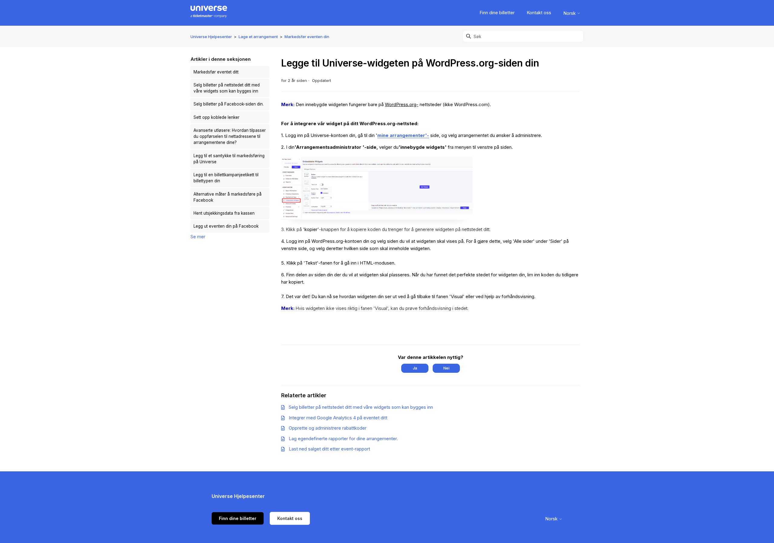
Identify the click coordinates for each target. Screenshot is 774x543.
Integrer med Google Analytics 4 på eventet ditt (338, 418)
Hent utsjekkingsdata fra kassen (224, 213)
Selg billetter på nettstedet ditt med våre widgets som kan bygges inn (227, 88)
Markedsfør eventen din (307, 36)
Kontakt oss (539, 12)
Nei (446, 368)
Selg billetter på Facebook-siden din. (229, 104)
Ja (415, 368)
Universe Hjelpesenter (211, 36)
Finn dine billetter (497, 12)
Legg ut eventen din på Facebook (226, 226)
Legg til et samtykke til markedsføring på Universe (229, 158)
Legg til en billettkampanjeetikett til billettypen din (226, 177)
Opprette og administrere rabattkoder (327, 428)
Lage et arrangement (258, 36)
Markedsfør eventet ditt (216, 72)
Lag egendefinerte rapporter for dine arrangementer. (343, 438)
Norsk (570, 13)
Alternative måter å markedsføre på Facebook (228, 197)
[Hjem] (208, 13)
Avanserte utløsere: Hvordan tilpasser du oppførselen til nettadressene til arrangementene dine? (230, 136)
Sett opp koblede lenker (216, 117)
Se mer (197, 236)
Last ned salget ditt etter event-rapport (329, 449)
